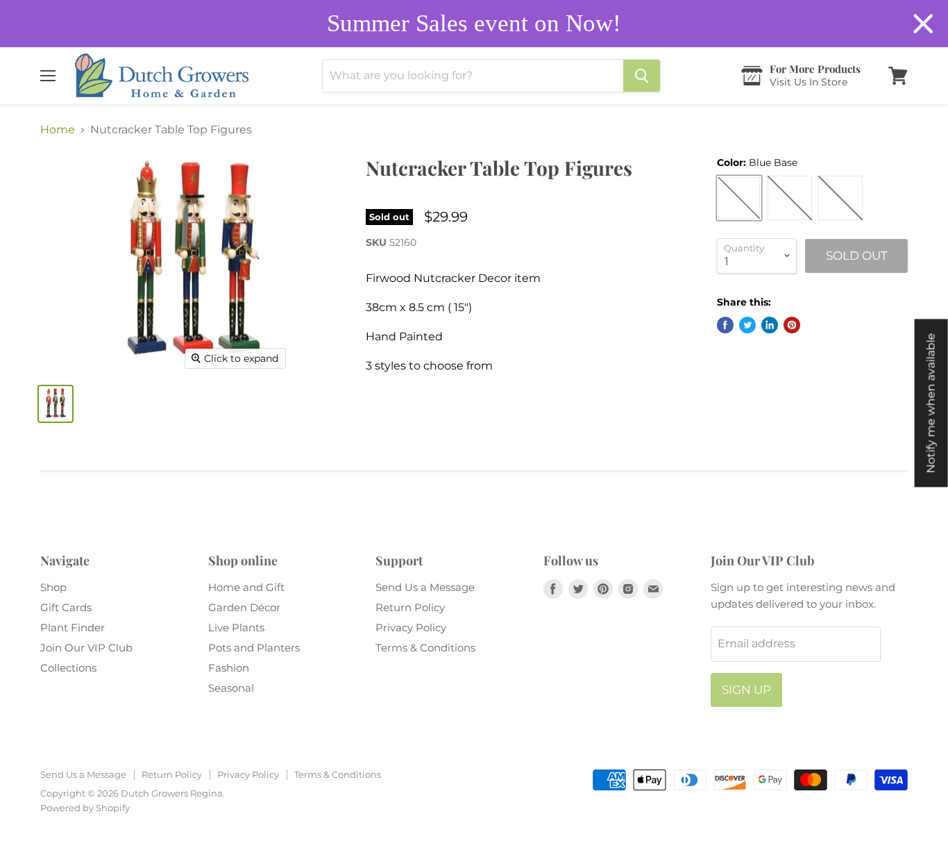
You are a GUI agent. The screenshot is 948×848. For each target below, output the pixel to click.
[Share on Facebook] (725, 325)
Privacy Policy (410, 627)
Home (57, 130)
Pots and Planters (254, 647)
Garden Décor (244, 607)
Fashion (228, 667)
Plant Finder (72, 627)
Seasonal (231, 688)
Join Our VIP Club (86, 647)
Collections (68, 667)
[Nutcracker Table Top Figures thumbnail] (55, 404)
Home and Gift (246, 587)
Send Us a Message (425, 587)
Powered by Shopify (85, 807)
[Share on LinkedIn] (769, 325)
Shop (53, 587)
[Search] (641, 76)
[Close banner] (923, 24)
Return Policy (410, 607)
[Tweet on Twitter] (747, 325)
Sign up (746, 690)
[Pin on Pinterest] (792, 325)
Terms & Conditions (425, 647)
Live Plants (236, 627)
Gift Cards (66, 607)
